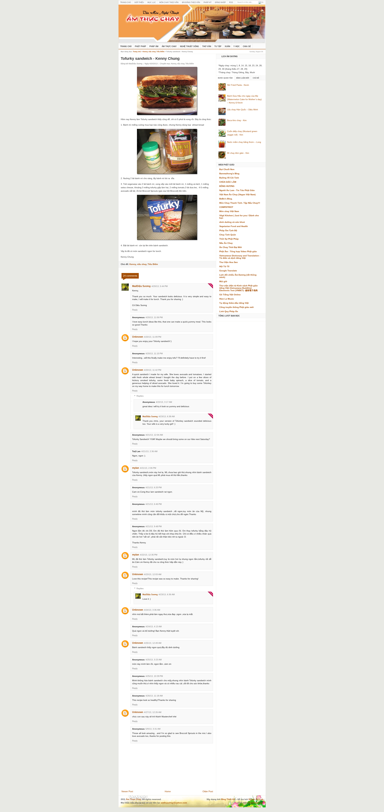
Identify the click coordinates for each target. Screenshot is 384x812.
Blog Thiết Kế (228, 799)
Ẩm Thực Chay (169, 46)
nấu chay (152, 51)
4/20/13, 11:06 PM (154, 317)
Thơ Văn (206, 46)
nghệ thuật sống (189, 46)
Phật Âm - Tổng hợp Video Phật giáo (238, 251)
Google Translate (228, 270)
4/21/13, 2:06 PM (148, 468)
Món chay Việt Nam (229, 211)
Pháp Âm (153, 46)
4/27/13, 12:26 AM (152, 712)
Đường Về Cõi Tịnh (229, 178)
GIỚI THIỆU (139, 2)
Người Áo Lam (256, 799)
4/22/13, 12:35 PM (148, 555)
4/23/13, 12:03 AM (152, 574)
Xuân (227, 46)
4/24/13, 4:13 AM (154, 626)
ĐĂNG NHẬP (220, 2)
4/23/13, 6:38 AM (167, 416)
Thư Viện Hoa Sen (228, 262)
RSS (231, 2)
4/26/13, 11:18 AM (154, 696)
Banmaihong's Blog (229, 173)
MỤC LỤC (151, 2)
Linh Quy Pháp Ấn (228, 311)
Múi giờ (223, 281)
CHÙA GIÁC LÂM (227, 182)
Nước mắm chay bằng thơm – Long (244, 142)
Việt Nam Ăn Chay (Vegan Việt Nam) (237, 194)
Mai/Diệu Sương (141, 286)
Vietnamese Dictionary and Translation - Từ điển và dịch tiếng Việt (239, 256)
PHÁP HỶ (208, 2)
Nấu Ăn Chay (226, 243)
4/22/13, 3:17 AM (164, 402)
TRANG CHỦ (125, 2)
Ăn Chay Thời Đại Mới (230, 247)
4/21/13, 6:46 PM (154, 504)
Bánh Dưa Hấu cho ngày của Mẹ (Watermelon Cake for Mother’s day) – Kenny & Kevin (244, 99)
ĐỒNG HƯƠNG (226, 186)
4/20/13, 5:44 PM (160, 286)
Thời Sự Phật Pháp (229, 239)
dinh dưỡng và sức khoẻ (232, 222)
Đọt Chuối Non (226, 169)
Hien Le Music (226, 299)
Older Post (207, 791)
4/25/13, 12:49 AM (152, 643)
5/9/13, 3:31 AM (153, 729)
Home (168, 791)
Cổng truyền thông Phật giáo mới (236, 307)
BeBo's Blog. (225, 198)
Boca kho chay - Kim (237, 120)
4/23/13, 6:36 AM (167, 594)
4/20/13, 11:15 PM (154, 353)
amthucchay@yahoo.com (174, 803)
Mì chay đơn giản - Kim (238, 153)
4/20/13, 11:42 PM (152, 370)
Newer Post (127, 791)
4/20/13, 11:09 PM (152, 337)
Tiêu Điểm (160, 51)
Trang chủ (137, 51)
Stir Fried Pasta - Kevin (238, 85)
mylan (135, 468)
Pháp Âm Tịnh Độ (228, 230)
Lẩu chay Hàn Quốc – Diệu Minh (242, 109)
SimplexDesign (255, 803)
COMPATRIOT (226, 207)
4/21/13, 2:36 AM (149, 451)
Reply (135, 310)
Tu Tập (217, 46)
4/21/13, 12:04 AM (154, 435)
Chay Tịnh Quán (227, 234)
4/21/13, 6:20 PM (154, 487)
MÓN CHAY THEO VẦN (168, 2)
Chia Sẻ (247, 46)
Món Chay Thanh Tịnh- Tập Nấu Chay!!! (239, 203)
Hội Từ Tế (224, 266)
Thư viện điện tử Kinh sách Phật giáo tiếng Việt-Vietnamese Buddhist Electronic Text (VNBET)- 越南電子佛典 (238, 288)
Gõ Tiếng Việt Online (230, 294)
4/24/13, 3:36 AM (152, 610)
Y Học (236, 46)
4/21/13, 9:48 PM (154, 526)
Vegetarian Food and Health (233, 226)
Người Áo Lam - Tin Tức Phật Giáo (237, 190)
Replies (140, 396)
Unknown (137, 336)
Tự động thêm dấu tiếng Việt (234, 303)
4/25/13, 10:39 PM (154, 676)
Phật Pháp (140, 46)
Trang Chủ (126, 46)
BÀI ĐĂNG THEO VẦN (191, 2)
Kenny (145, 51)
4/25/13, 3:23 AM (154, 659)
